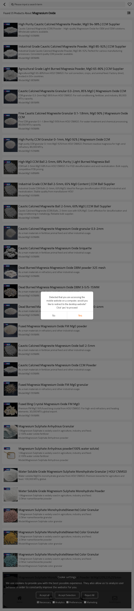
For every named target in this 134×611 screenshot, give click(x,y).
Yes (80, 316)
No (53, 316)
